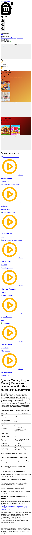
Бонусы (13, 38)
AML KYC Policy (6, 508)
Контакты (4, 506)
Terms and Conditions (18, 508)
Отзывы (17, 506)
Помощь (8, 38)
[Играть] (16, 116)
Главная (3, 38)
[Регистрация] (16, 58)
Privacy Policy (24, 506)
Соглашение (11, 506)
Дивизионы (19, 38)
